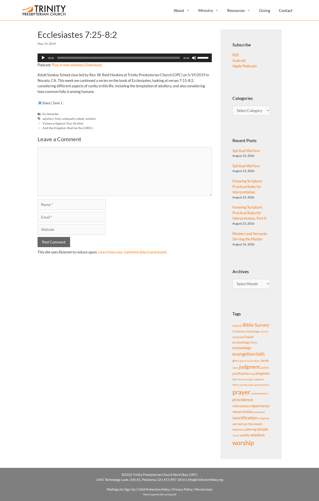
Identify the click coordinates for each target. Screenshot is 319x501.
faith (260, 354)
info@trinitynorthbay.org (205, 480)
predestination (259, 393)
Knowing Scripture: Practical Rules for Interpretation (247, 186)
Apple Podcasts (244, 66)
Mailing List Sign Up (121, 489)
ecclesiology (241, 342)
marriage (248, 379)
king (252, 373)
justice (265, 367)
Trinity (235, 435)
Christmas (238, 331)
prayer (241, 392)
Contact (286, 10)
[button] (190, 10)
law (234, 379)
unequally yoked (73, 118)
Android (239, 60)
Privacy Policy (183, 489)
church (264, 331)
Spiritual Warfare (246, 150)
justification (241, 373)
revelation (259, 412)
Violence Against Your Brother (63, 123)
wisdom (90, 118)
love (240, 379)
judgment (249, 367)
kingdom (263, 373)
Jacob (264, 360)
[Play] (43, 58)
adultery (48, 118)
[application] (125, 58)
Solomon (237, 429)
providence (242, 399)
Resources (236, 10)
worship (243, 442)
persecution (247, 384)
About (179, 10)
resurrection (242, 411)
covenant (238, 337)
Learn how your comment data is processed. (133, 252)
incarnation (253, 360)
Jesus (235, 367)
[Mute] (194, 58)
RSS (235, 55)
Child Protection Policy (154, 489)
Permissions (203, 489)
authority (237, 325)
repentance (259, 405)
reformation (241, 406)
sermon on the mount (247, 424)
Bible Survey (256, 325)
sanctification (244, 417)
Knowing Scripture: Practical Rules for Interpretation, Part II (249, 213)
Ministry (205, 10)
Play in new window (67, 65)
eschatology (242, 347)
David (249, 337)
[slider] (203, 57)
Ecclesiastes (51, 114)
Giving (264, 10)
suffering (250, 429)
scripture (263, 418)
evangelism (243, 354)
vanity (245, 435)
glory (235, 360)
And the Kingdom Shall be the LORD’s (68, 128)
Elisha (254, 342)
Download (93, 65)
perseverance (262, 384)
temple (262, 429)
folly (58, 118)
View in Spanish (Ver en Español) (159, 494)
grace (243, 360)
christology (253, 331)
